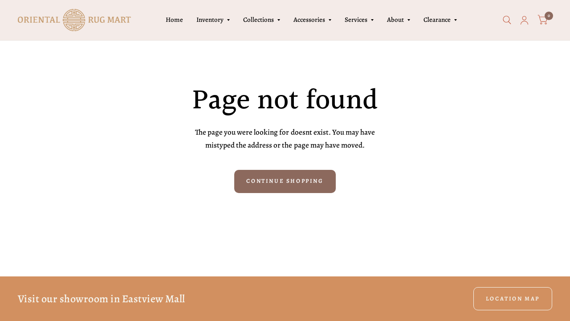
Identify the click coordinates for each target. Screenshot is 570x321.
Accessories (309, 19)
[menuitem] (174, 20)
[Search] (507, 20)
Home (174, 19)
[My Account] (524, 20)
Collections (258, 19)
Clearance (437, 19)
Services (356, 19)
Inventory (210, 19)
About (395, 19)
